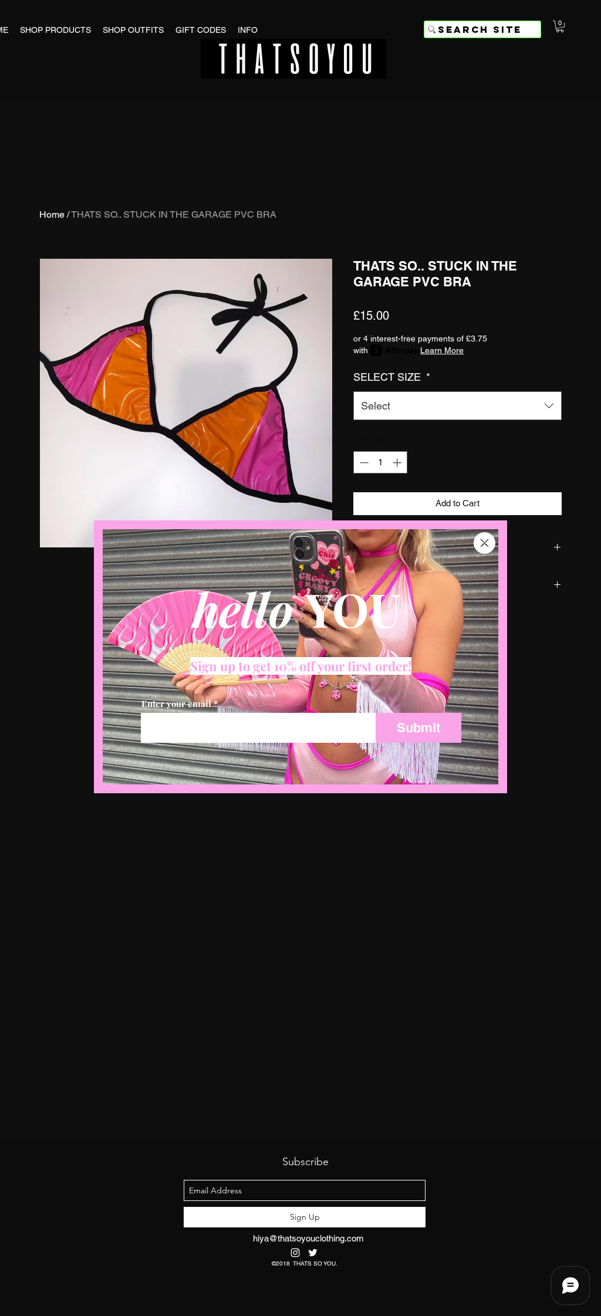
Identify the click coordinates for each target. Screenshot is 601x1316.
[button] (484, 543)
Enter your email (176, 703)
